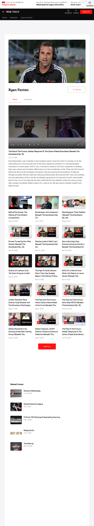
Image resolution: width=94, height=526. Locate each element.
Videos (14, 99)
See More (47, 346)
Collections (28, 99)
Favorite (78, 90)
